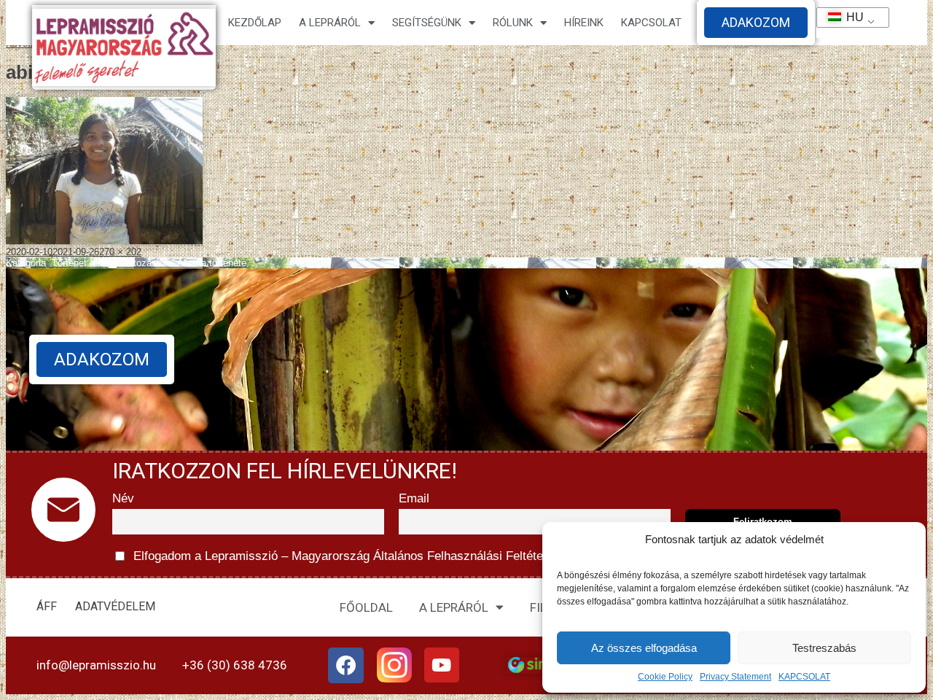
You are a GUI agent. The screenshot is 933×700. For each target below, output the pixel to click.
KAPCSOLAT (804, 677)
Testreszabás (824, 648)
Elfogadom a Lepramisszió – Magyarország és (427, 556)
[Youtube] (441, 665)
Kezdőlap (254, 22)
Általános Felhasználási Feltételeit (466, 556)
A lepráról (330, 22)
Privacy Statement (735, 677)
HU (848, 17)
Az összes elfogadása (644, 648)
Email (414, 498)
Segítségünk (426, 22)
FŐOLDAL (366, 607)
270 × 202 (120, 251)
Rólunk (513, 22)
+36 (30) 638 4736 (234, 665)
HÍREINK (584, 22)
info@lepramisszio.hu (96, 665)
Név (123, 498)
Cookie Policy (665, 677)
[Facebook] (346, 666)
